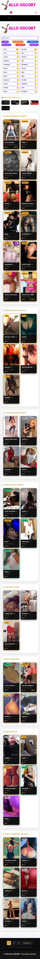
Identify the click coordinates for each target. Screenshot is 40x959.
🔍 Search (5, 41)
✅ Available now (17, 41)
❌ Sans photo (20, 44)
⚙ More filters (33, 44)
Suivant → (27, 943)
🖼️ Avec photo (6, 44)
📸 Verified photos (32, 41)
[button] (9, 17)
